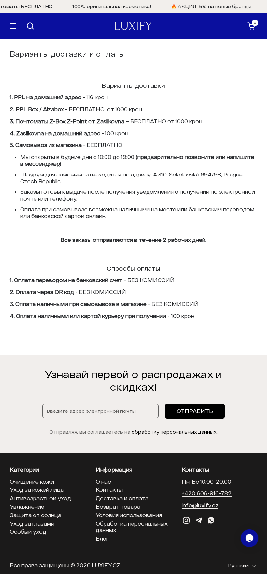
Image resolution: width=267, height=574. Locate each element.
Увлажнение (27, 506)
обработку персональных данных (174, 432)
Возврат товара (118, 506)
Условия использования (129, 515)
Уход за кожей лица (37, 490)
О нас (103, 481)
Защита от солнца (35, 515)
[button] (126, 26)
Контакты (109, 490)
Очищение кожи (32, 481)
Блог (102, 538)
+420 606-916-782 (207, 493)
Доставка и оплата (122, 498)
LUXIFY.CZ (106, 565)
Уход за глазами (32, 523)
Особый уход (28, 531)
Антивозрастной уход (40, 498)
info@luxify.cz (200, 505)
